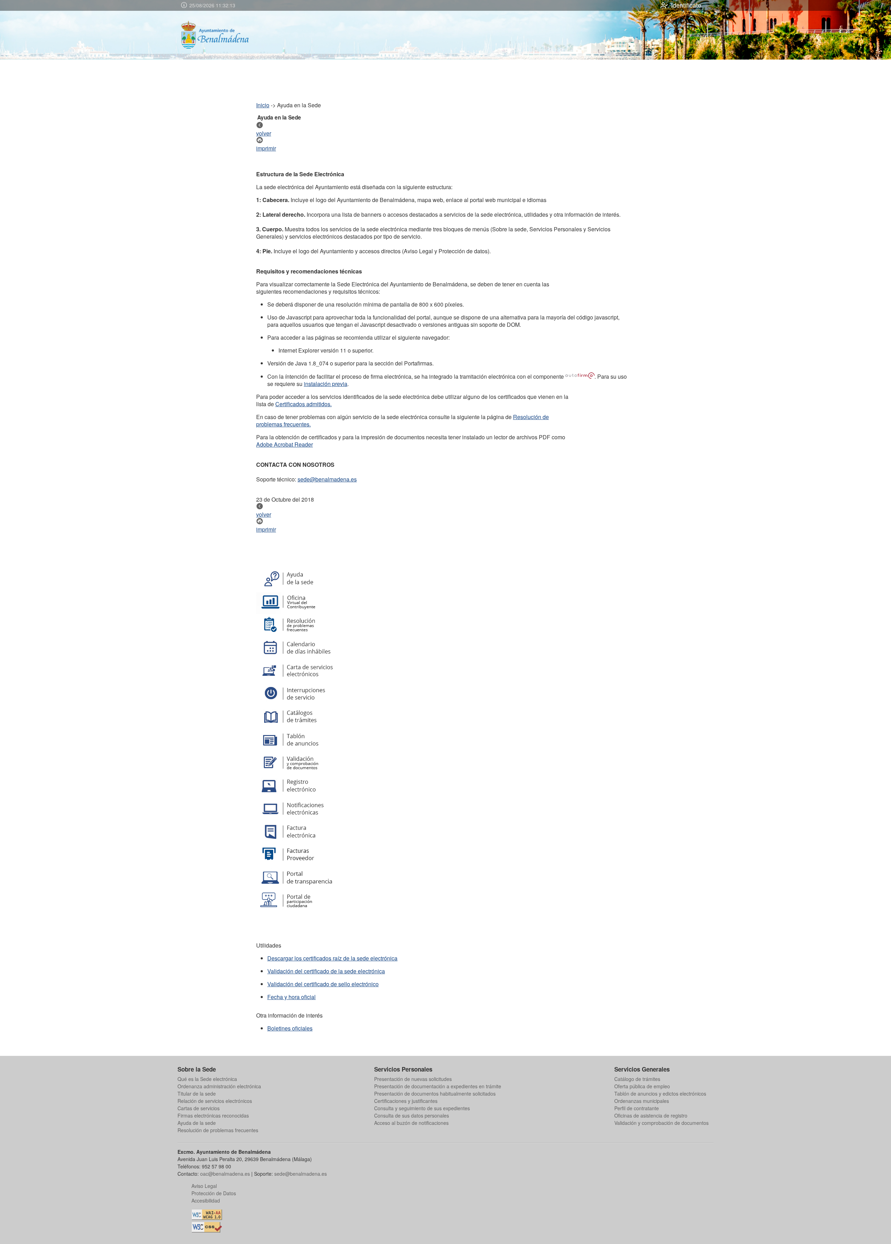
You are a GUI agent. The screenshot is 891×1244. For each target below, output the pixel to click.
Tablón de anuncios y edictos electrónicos (660, 1093)
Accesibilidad (205, 1200)
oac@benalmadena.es (225, 1173)
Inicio (262, 105)
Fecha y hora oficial (291, 997)
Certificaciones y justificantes (405, 1100)
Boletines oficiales (290, 1028)
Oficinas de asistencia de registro (650, 1115)
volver (263, 133)
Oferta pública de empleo (642, 1086)
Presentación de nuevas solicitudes (413, 1078)
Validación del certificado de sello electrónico (323, 984)
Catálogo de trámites (637, 1078)
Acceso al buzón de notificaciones (411, 1122)
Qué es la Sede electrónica (207, 1078)
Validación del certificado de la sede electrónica (326, 971)
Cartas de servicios (199, 1108)
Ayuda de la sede (197, 1122)
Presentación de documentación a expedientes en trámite (437, 1086)
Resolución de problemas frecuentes (218, 1130)
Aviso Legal (204, 1185)
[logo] (221, 35)
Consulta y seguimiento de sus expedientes (422, 1108)
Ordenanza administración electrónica (219, 1086)
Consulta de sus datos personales (411, 1115)
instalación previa (325, 384)
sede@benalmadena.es (327, 479)
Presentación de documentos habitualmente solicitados (435, 1093)
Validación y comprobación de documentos (661, 1122)
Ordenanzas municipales (641, 1100)
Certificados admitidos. (303, 404)
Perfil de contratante (636, 1108)
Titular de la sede (197, 1093)
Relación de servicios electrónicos (215, 1100)
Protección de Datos (213, 1193)
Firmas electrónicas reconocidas (213, 1115)
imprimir (266, 148)
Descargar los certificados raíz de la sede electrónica (332, 958)
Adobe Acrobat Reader (284, 444)
